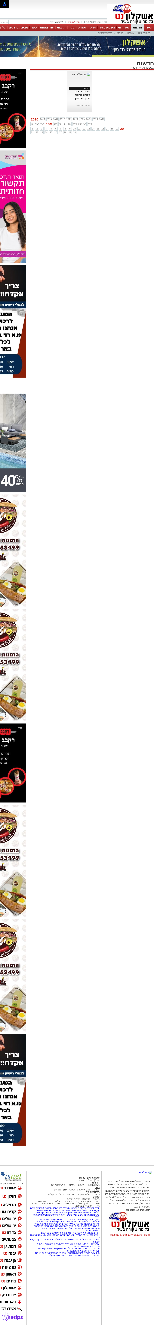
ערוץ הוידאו (86, 1201)
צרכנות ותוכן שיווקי (89, 1178)
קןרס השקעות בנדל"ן (43, 1224)
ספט (75, 124)
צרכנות (81, 1180)
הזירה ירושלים (88, 1250)
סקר (71, 27)
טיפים (69, 1215)
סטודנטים (89, 1246)
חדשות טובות (81, 1226)
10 (74, 128)
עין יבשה (94, 1232)
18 (112, 128)
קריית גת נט (44, 1253)
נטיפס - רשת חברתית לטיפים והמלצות (130, 1235)
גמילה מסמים (82, 1235)
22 (37, 132)
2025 (95, 119)
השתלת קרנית (60, 1228)
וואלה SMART (53, 1239)
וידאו (92, 27)
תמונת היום (69, 1189)
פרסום (92, 1255)
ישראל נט (95, 1244)
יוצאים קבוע (59, 1224)
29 (70, 132)
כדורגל (97, 1199)
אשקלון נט (147, 67)
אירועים (57, 1189)
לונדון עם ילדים (37, 1208)
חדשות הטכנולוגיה (82, 1219)
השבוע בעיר (107, 27)
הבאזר (48, 1208)
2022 (75, 119)
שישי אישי (69, 1203)
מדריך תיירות (58, 1210)
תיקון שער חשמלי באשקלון (87, 1228)
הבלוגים (57, 1201)
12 (84, 128)
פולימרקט (56, 1232)
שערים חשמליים (92, 1215)
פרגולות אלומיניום (80, 1255)
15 (98, 128)
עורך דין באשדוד (58, 1253)
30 (74, 132)
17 (107, 128)
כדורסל (86, 1199)
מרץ (42, 124)
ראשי (149, 27)
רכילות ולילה (93, 1192)
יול (65, 124)
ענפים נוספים (73, 1199)
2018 (49, 119)
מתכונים (39, 1221)
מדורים (96, 1203)
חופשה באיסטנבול (91, 1239)
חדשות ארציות (105, 33)
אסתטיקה (41, 1239)
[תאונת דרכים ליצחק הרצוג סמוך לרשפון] (80, 74)
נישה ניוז (95, 1219)
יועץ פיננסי (94, 1235)
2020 (62, 119)
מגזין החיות (67, 1212)
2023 (82, 119)
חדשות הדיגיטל (43, 1210)
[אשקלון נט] (145, 1172)
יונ (60, 124)
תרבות (61, 27)
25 (51, 132)
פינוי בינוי (68, 1219)
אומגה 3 (47, 1244)
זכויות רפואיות (74, 1239)
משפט (130, 33)
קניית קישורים (93, 1208)
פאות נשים (79, 1246)
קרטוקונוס (48, 1215)
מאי (55, 124)
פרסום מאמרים (78, 1208)
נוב (84, 124)
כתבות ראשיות (43, 1201)
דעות (97, 1201)
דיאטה (96, 1224)
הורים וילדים (94, 1226)
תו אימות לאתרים (52, 1212)
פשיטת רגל (70, 1224)
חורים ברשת (80, 1212)
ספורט (82, 27)
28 (65, 132)
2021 (69, 119)
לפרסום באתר (56, 22)
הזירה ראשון (50, 1248)
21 (32, 132)
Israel (63, 1239)
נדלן (90, 1180)
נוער (87, 1203)
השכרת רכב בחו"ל (61, 1208)
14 (93, 128)
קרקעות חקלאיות (75, 1253)
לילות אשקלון (84, 1194)
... (89, 101)
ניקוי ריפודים (81, 1248)
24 (46, 132)
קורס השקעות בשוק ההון (62, 1226)
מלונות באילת (92, 1212)
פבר (37, 124)
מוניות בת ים (93, 1248)
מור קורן (79, 1224)
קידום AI (40, 1212)
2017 (42, 119)
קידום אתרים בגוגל (91, 1210)
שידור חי (123, 27)
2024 (88, 119)
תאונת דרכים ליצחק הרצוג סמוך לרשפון (82, 95)
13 (88, 128)
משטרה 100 (144, 33)
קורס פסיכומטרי (51, 1221)
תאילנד (70, 1228)
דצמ (90, 124)
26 (55, 132)
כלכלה (119, 33)
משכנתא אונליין (43, 1235)
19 (117, 128)
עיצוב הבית (78, 1215)
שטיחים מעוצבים (73, 1244)
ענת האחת (47, 27)
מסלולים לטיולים (92, 1221)
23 (41, 132)
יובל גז (85, 1244)
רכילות (97, 1194)
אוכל (97, 1180)
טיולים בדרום (77, 1221)
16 (102, 128)
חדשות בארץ (71, 1201)
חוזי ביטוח (66, 1232)
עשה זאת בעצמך (73, 1210)
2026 (101, 119)
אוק (80, 124)
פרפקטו (55, 1235)
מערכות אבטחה (74, 1250)
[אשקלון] (130, 24)
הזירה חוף (61, 1248)
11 (79, 128)
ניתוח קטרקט (59, 1215)
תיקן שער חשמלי (92, 1253)
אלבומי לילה (84, 1189)
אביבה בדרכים (18, 27)
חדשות (137, 27)
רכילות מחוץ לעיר (55, 1194)
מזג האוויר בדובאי (81, 1232)
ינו (32, 124)
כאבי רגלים (46, 1232)
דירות (88, 1230)
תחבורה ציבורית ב (83, 1206)
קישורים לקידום (67, 1235)
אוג (69, 124)
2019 (55, 119)
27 (60, 132)
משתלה (70, 1248)
